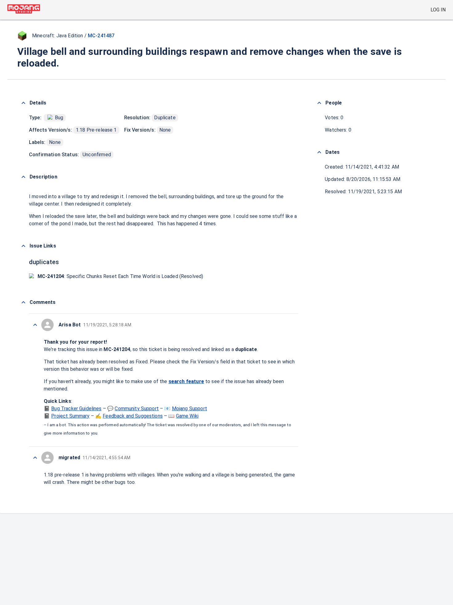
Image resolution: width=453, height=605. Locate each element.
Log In (438, 10)
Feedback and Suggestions (133, 416)
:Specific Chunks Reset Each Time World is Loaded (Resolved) (120, 276)
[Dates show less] (319, 152)
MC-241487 (101, 36)
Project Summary (70, 416)
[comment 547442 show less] (35, 458)
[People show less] (319, 103)
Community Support (137, 408)
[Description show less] (23, 177)
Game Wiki (187, 416)
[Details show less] (23, 103)
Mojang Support (189, 408)
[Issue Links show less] (23, 246)
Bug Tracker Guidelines (76, 408)
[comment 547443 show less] (35, 325)
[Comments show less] (23, 302)
